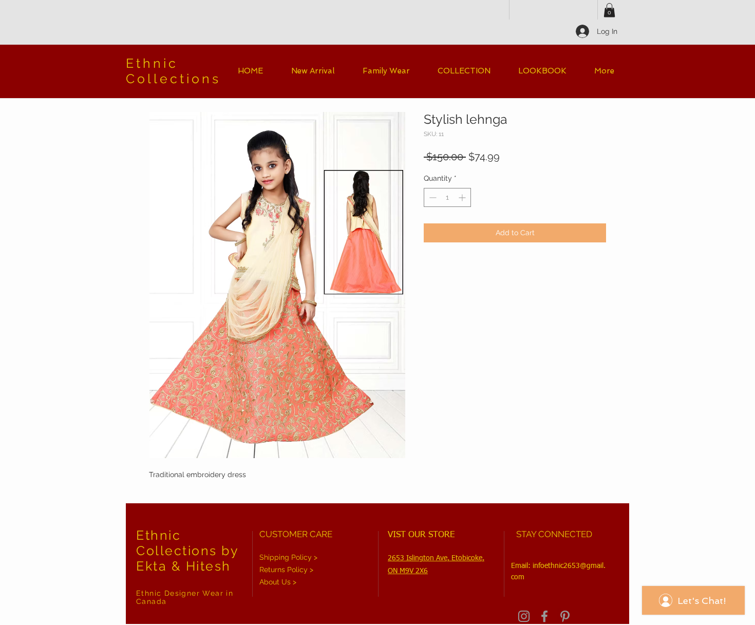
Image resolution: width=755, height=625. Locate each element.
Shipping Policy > (288, 557)
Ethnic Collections (173, 70)
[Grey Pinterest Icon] (565, 616)
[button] (609, 10)
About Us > (277, 582)
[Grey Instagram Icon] (524, 616)
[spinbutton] (447, 197)
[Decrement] (431, 197)
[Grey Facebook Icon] (544, 616)
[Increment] (463, 197)
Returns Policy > (286, 569)
